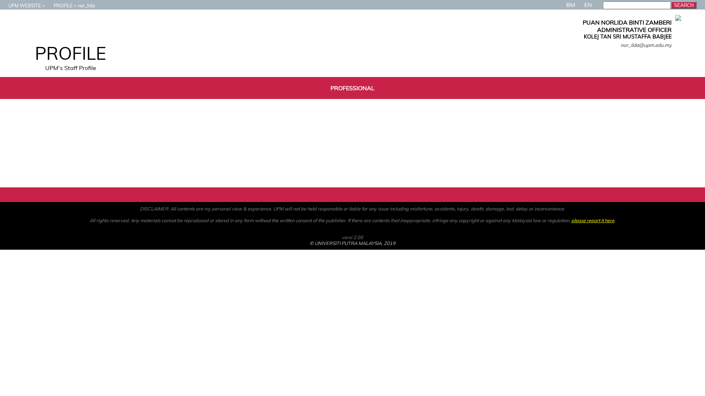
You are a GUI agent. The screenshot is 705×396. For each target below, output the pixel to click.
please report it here (592, 220)
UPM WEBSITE (24, 5)
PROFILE (63, 5)
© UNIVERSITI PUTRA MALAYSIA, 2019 (352, 243)
